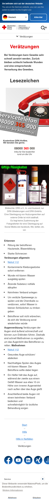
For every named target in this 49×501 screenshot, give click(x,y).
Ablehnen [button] (12, 498)
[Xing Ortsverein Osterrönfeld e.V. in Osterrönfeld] (38, 460)
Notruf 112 (13, 262)
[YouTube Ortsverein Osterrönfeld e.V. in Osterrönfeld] (18, 460)
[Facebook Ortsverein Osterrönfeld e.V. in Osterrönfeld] (8, 460)
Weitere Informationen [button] (12, 490)
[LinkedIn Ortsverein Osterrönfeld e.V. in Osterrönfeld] (28, 460)
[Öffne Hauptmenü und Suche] (44, 28)
